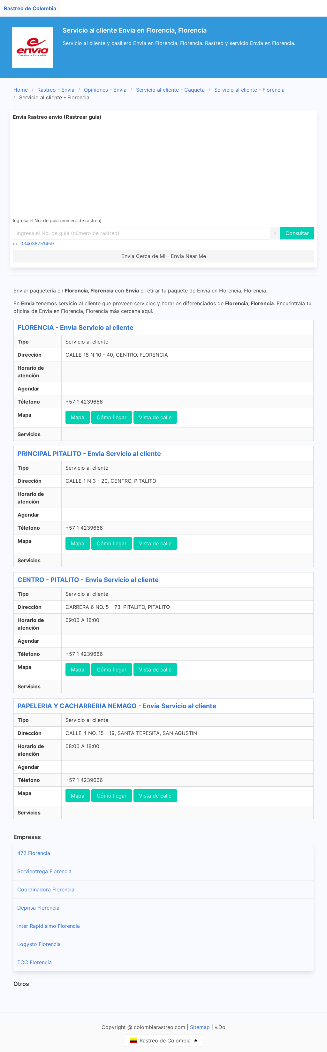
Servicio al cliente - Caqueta (170, 90)
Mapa (77, 417)
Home (20, 90)
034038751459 (37, 243)
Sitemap (200, 1027)
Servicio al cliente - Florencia (249, 90)
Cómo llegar (111, 417)
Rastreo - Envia (55, 90)
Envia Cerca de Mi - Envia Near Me (163, 256)
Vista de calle (155, 417)
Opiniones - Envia (105, 90)
